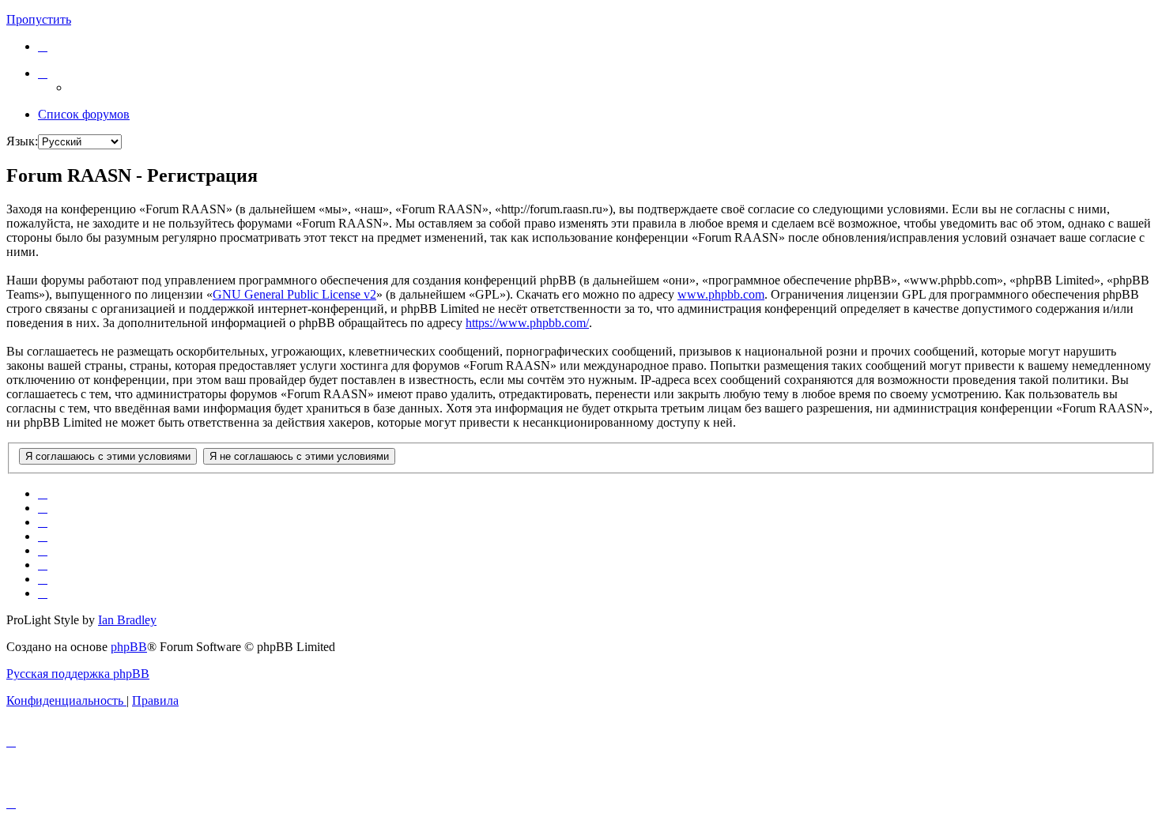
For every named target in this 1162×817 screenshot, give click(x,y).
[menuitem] (42, 46)
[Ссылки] (42, 73)
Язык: (22, 141)
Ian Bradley (127, 620)
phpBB (129, 646)
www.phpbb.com (720, 294)
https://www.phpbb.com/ (527, 322)
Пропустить (38, 19)
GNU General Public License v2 (294, 294)
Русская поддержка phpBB (77, 673)
